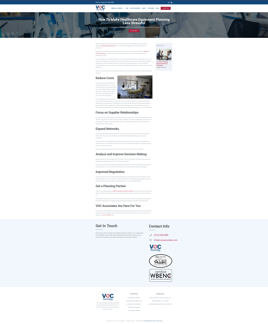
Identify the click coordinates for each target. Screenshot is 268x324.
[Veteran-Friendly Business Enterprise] (160, 254)
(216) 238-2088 (109, 2)
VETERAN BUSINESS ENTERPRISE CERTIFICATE (160, 304)
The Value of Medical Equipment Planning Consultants (163, 54)
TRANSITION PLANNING (134, 307)
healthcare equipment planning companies (123, 191)
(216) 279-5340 (107, 215)
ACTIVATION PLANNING (134, 310)
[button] (158, 58)
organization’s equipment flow (108, 45)
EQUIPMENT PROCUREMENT (134, 304)
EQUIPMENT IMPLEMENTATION (134, 301)
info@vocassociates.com (165, 240)
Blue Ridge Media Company (150, 320)
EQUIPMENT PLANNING (134, 297)
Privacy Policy (159, 320)
